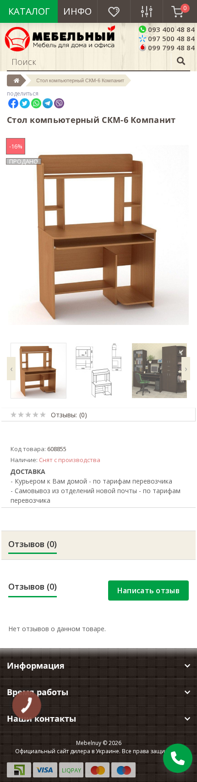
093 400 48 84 (170, 29)
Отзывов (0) (32, 543)
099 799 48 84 (170, 47)
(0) (83, 414)
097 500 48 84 (170, 38)
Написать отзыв (148, 590)
